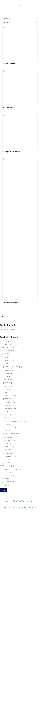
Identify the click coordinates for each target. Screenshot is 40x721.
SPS (6, 357)
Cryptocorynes (12, 405)
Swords (9, 418)
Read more (20, 57)
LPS (6, 354)
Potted (9, 431)
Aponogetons (12, 408)
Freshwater (8, 360)
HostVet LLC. (31, 501)
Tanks (7, 472)
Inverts (8, 379)
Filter (3, 490)
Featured (7, 341)
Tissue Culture (12, 434)
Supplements (10, 482)
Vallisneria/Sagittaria (15, 421)
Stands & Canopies (12, 469)
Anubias (10, 402)
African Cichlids (13, 367)
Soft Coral (9, 351)
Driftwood (11, 395)
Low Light (10, 427)
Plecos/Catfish (13, 370)
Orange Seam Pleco (11, 151)
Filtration (9, 475)
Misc (8, 376)
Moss (8, 415)
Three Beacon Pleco (11, 302)
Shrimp (9, 383)
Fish (7, 363)
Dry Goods (8, 466)
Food (7, 479)
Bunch (9, 411)
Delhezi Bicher (8, 63)
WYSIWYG (7, 437)
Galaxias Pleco (8, 107)
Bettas (9, 373)
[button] (20, 12)
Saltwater (8, 347)
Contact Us (17, 509)
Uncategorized (9, 344)
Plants (8, 392)
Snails (9, 386)
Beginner (10, 399)
